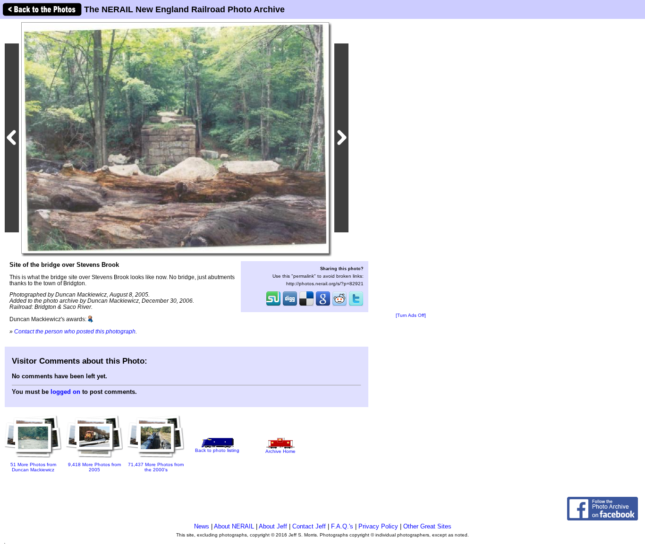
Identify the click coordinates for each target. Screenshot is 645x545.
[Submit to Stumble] (273, 305)
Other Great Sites (427, 526)
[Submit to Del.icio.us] (306, 305)
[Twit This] (356, 305)
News (201, 526)
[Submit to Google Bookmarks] (323, 305)
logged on (65, 391)
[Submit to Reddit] (339, 305)
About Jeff (273, 526)
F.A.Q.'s (342, 526)
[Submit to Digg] (289, 305)
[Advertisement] (411, 166)
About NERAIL (234, 526)
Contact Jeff (309, 526)
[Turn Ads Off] (411, 315)
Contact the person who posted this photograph (75, 331)
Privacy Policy (378, 526)
